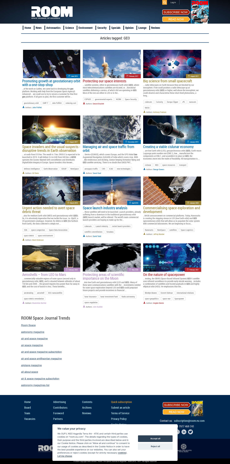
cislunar (148, 165)
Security (102, 28)
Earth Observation (51, 168)
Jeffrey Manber (158, 234)
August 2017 (195, 76)
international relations (185, 292)
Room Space (28, 325)
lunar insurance (90, 296)
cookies (122, 452)
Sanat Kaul (97, 173)
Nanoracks (149, 229)
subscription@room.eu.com (189, 421)
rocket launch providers (121, 226)
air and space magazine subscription (41, 352)
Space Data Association (58, 229)
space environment (45, 235)
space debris (29, 235)
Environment (86, 28)
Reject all (155, 446)
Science (69, 28)
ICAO (111, 168)
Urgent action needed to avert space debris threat (48, 209)
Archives (87, 407)
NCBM (118, 99)
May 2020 (135, 270)
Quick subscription (121, 402)
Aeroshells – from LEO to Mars (44, 274)
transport (182, 165)
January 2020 (194, 203)
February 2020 (73, 270)
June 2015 (74, 76)
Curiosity (159, 101)
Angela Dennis (158, 303)
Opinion (129, 28)
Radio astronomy (128, 296)
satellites (173, 229)
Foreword (58, 413)
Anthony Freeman (159, 112)
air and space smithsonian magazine (41, 358)
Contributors (60, 407)
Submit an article (120, 407)
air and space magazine (34, 338)
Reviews (155, 28)
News (39, 28)
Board (27, 407)
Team (27, 413)
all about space (29, 372)
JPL (183, 101)
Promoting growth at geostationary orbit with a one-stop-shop (51, 83)
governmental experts (103, 99)
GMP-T (45, 103)
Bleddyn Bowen (151, 292)
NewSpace (74, 168)
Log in (173, 2)
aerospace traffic (91, 168)
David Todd (97, 236)
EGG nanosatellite (55, 292)
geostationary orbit (31, 103)
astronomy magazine (32, 332)
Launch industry (102, 226)
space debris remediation (34, 298)
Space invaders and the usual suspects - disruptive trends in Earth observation (51, 148)
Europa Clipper (172, 101)
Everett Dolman (167, 292)
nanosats (192, 101)
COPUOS (87, 99)
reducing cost (71, 103)
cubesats (148, 101)
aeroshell (40, 292)
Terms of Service (120, 413)
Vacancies (29, 419)
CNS (103, 168)
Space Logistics (187, 229)
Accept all (155, 438)
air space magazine (32, 345)
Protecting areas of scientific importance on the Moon (103, 276)
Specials (115, 28)
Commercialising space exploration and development (171, 209)
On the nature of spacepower (164, 274)
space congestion (38, 229)
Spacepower (179, 298)
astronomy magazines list (35, 385)
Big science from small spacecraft (167, 81)
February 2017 (133, 76)
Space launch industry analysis (105, 208)
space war (167, 298)
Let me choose (64, 456)
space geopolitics (152, 298)
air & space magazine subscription (40, 378)
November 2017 (133, 142)
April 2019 (135, 203)
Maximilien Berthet (39, 303)
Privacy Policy (119, 419)
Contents (87, 402)
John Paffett (57, 103)
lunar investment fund (109, 296)
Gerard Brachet (98, 103)
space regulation (90, 302)
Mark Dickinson (38, 240)
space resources (168, 165)
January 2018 (194, 142)
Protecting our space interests (104, 81)
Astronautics (53, 28)
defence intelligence (32, 168)
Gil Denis (35, 173)
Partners (58, 419)
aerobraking (28, 292)
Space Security (131, 99)
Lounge (142, 28)
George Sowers (158, 169)
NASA (147, 107)
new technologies (123, 168)
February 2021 (194, 270)
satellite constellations (93, 231)
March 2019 (74, 203)
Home (28, 28)
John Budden (98, 306)
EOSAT (63, 168)
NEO (156, 165)
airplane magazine (31, 365)
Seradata (109, 231)
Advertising (59, 402)
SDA (25, 229)
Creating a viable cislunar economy (168, 147)
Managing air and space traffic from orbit (108, 148)
